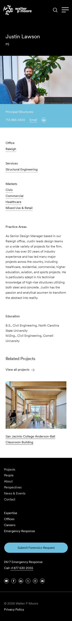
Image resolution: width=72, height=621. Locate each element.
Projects (9, 469)
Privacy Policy (14, 609)
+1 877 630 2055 (21, 568)
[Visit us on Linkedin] (43, 120)
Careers (9, 525)
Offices (9, 519)
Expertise (10, 513)
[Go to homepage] (17, 10)
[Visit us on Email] (42, 580)
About (8, 481)
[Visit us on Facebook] (13, 580)
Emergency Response (19, 531)
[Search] (55, 10)
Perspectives (13, 487)
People (9, 475)
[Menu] (65, 10)
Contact (9, 499)
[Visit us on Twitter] (28, 580)
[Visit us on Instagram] (35, 580)
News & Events (14, 493)
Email (33, 120)
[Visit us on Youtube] (6, 580)
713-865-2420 (15, 120)
